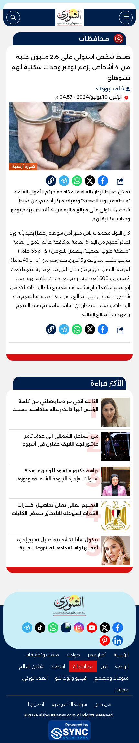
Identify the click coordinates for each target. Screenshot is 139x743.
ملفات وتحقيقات (42, 655)
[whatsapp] (51, 180)
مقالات (121, 690)
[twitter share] (90, 180)
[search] (13, 17)
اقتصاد (58, 666)
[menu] (126, 17)
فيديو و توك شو (71, 678)
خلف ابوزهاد (110, 89)
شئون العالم (31, 666)
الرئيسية (121, 655)
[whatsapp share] (77, 180)
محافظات (83, 666)
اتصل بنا (36, 704)
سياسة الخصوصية (69, 704)
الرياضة (122, 666)
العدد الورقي (34, 678)
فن (104, 666)
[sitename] (69, 605)
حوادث (73, 655)
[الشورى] (69, 17)
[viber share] (64, 180)
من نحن (103, 704)
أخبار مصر (97, 655)
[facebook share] (103, 180)
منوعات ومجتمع (111, 678)
